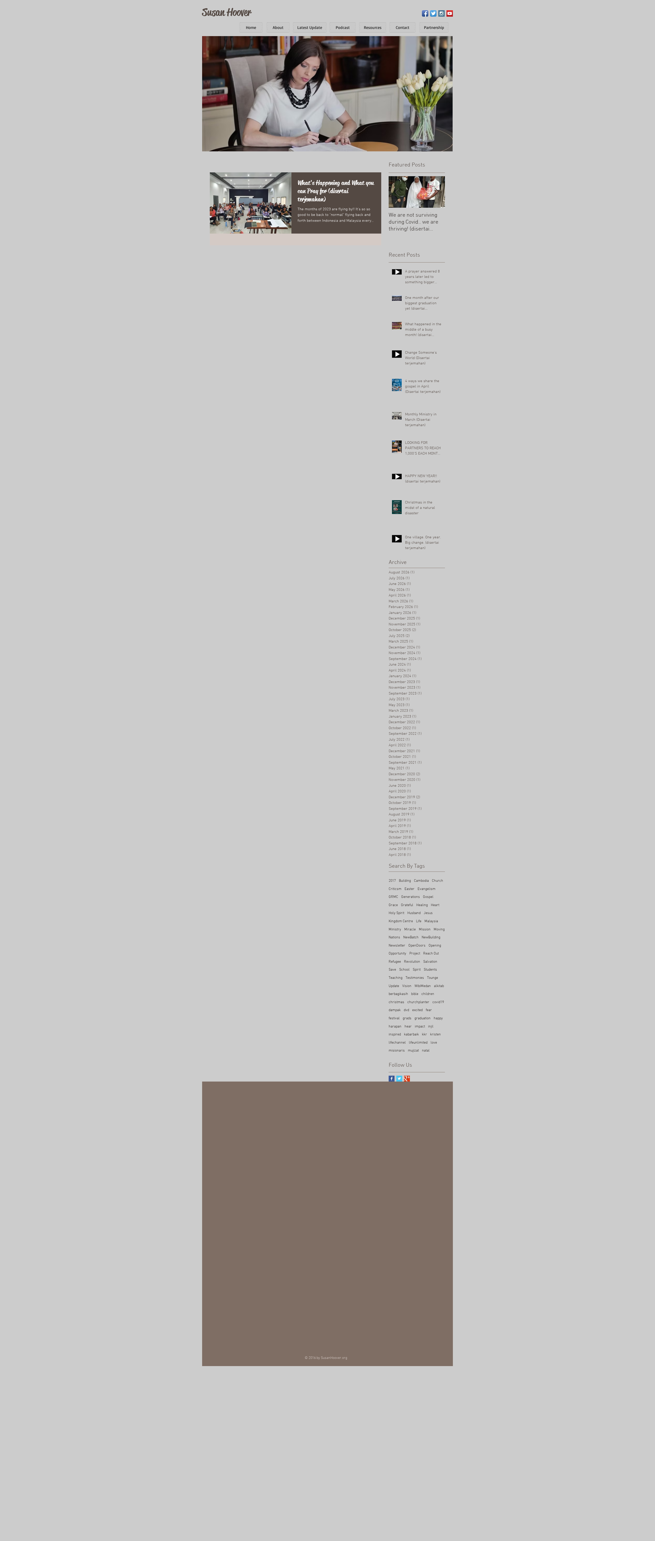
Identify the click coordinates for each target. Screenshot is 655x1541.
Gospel (428, 897)
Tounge (432, 978)
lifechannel (397, 1043)
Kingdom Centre (401, 921)
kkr (424, 1034)
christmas (396, 1002)
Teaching (395, 978)
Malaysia (431, 921)
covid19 (438, 1002)
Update (394, 986)
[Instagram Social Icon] (441, 13)
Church (437, 881)
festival (394, 1018)
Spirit (417, 970)
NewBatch (411, 937)
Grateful (407, 905)
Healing (422, 905)
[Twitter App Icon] (433, 13)
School (404, 970)
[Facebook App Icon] (425, 13)
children (427, 994)
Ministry (395, 929)
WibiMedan (422, 986)
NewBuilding (431, 937)
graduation (422, 1018)
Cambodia (421, 881)
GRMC (393, 897)
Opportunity (397, 953)
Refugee (395, 962)
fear (429, 1010)
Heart (435, 905)
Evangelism (426, 889)
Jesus (428, 913)
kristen (435, 1034)
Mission (425, 929)
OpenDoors (416, 946)
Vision (406, 986)
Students (430, 970)
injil (430, 1026)
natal (426, 1051)
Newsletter (397, 946)
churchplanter (418, 1002)
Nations (394, 937)
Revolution (412, 962)
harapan (395, 1026)
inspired (395, 1034)
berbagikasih (398, 994)
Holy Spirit (396, 913)
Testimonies (415, 978)
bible (414, 994)
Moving (439, 929)
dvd (406, 1010)
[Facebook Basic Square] (392, 1079)
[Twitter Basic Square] (399, 1079)
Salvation (430, 962)
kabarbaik (411, 1034)
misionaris (397, 1051)
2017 (392, 881)
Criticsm (395, 889)
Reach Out (431, 953)
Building (405, 881)
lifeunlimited (418, 1043)
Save (392, 970)
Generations (410, 897)
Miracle (410, 929)
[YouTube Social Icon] (449, 13)
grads (407, 1018)
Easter (409, 889)
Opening (435, 946)
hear (408, 1026)
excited (417, 1010)
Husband (414, 913)
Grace (393, 905)
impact (420, 1026)
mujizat (413, 1051)
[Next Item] (436, 192)
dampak (395, 1010)
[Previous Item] (397, 192)
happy (438, 1018)
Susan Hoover (226, 12)
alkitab (439, 986)
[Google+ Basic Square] (407, 1079)
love (434, 1043)
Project (414, 953)
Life (418, 921)
